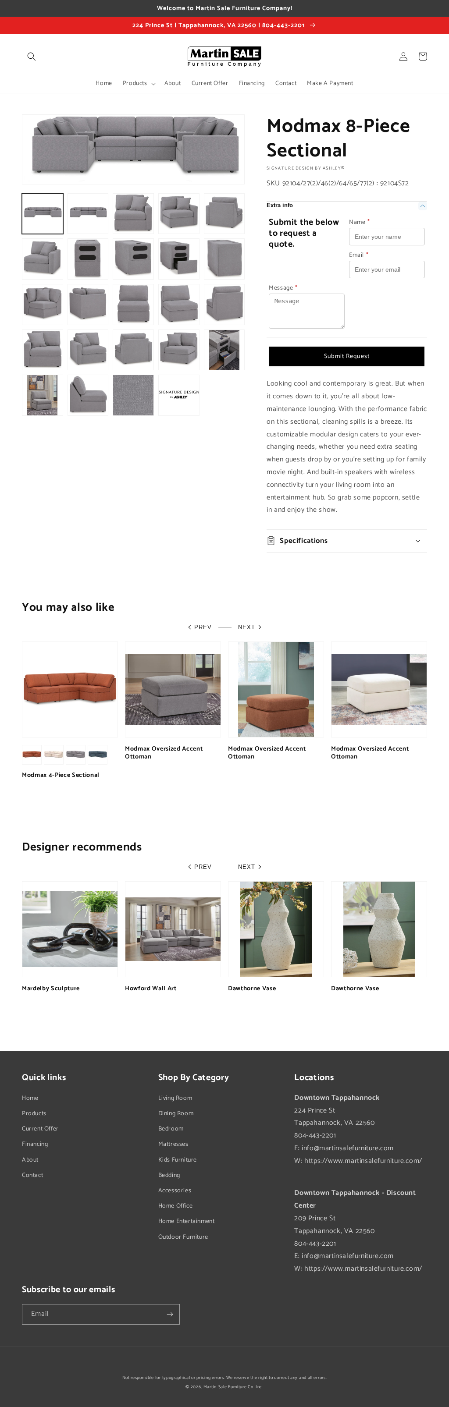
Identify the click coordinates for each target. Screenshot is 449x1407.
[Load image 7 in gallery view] (88, 259)
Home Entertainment (186, 1221)
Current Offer (40, 1129)
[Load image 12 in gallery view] (88, 304)
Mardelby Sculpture (51, 988)
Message (283, 288)
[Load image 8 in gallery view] (133, 259)
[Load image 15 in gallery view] (224, 304)
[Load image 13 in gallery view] (133, 304)
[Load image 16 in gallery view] (42, 350)
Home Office (175, 1206)
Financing (35, 1144)
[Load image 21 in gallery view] (42, 395)
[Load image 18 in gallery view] (133, 350)
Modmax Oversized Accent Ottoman (164, 753)
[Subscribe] (169, 1314)
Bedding (169, 1175)
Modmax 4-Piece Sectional (61, 775)
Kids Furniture (177, 1160)
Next (246, 627)
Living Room (175, 1098)
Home (30, 1098)
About (30, 1160)
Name (359, 222)
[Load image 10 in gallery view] (224, 259)
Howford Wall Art (151, 988)
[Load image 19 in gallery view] (179, 350)
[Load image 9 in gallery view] (179, 259)
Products (34, 1114)
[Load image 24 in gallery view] (179, 395)
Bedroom (171, 1129)
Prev (203, 627)
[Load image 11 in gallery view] (42, 304)
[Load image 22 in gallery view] (88, 395)
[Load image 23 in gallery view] (133, 395)
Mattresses (173, 1144)
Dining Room (176, 1114)
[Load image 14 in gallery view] (179, 304)
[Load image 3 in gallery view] (133, 213)
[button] (31, 56)
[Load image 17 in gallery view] (88, 350)
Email (359, 255)
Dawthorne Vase (252, 988)
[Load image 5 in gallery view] (224, 213)
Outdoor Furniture (183, 1237)
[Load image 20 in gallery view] (224, 350)
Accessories (175, 1191)
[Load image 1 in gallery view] (42, 213)
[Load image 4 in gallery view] (179, 213)
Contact (32, 1175)
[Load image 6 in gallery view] (42, 259)
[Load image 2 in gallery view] (88, 213)
